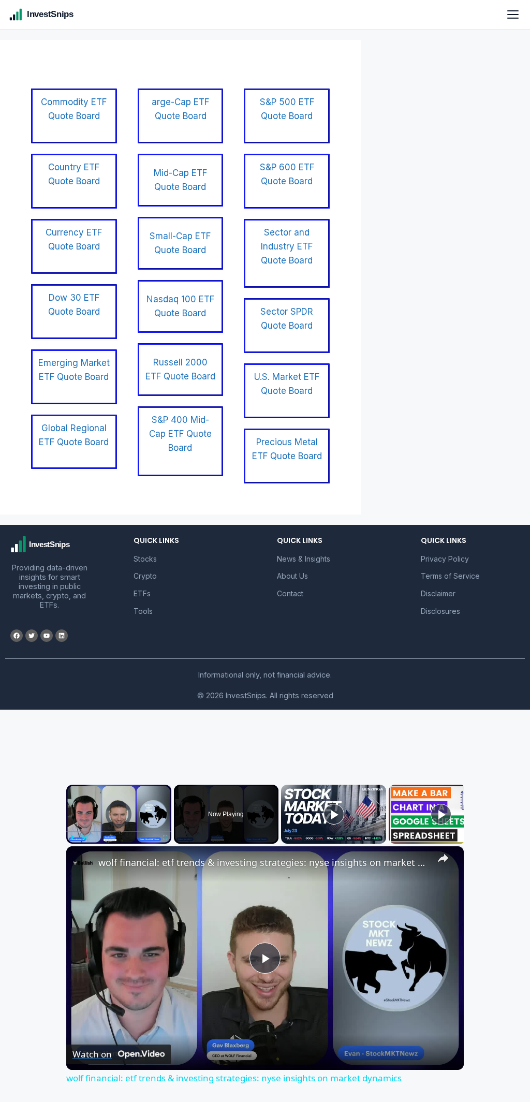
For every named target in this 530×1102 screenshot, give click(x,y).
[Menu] (513, 14)
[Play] (72, 837)
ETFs (142, 593)
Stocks (145, 558)
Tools (143, 611)
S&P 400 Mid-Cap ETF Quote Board (180, 434)
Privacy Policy (445, 558)
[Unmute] (85, 837)
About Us (292, 575)
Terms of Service (450, 575)
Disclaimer (438, 593)
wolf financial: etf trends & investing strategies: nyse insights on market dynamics (263, 862)
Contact (290, 593)
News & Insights (303, 558)
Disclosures (440, 611)
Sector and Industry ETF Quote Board (287, 246)
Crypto (145, 575)
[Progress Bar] (118, 831)
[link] (82, 863)
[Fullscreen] (165, 837)
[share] (443, 858)
